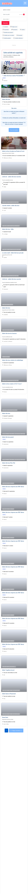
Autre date (6, 19)
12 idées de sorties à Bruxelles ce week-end (14, 118)
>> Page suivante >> (16, 730)
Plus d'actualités (14, 130)
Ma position (21, 14)
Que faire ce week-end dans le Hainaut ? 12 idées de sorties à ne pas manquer (14, 123)
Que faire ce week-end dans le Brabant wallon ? (14, 112)
